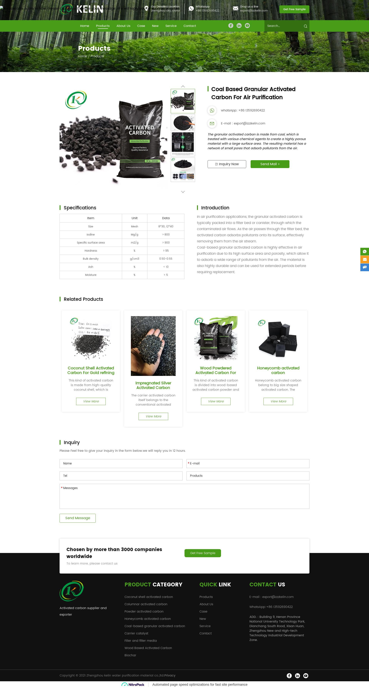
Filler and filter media (141, 640)
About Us (123, 25)
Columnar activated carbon (146, 604)
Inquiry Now (228, 164)
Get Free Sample (294, 9)
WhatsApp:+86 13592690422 (271, 606)
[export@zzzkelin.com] (364, 259)
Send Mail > (270, 164)
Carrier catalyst (136, 633)
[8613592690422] (364, 251)
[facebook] (230, 25)
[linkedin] (239, 25)
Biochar (130, 655)
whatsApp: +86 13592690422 (243, 110)
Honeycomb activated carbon (148, 618)
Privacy (169, 675)
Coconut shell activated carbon (149, 596)
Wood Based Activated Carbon (148, 648)
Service (171, 25)
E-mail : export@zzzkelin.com (243, 123)
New (155, 25)
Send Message (77, 518)
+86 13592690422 (207, 10)
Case (141, 25)
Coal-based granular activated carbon (155, 626)
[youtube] (247, 25)
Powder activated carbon (144, 611)
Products (103, 25)
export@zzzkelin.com (254, 10)
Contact (190, 25)
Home (84, 25)
